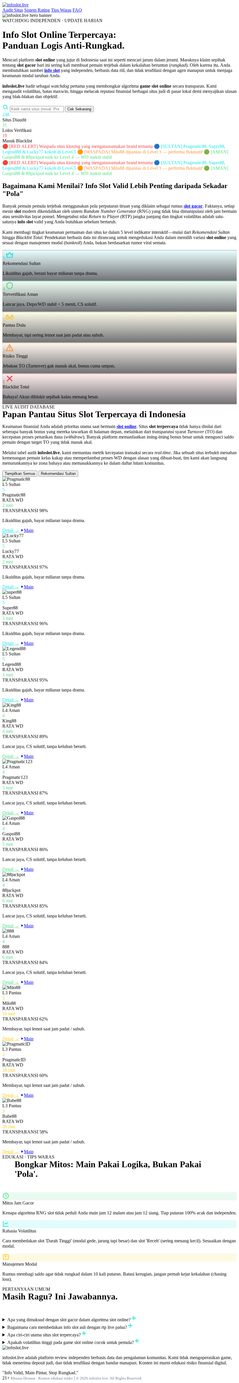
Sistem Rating (37, 10)
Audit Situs (12, 10)
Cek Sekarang (79, 109)
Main (29, 530)
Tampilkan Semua (20, 473)
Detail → (10, 530)
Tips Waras (61, 10)
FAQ (77, 10)
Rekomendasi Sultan (58, 473)
